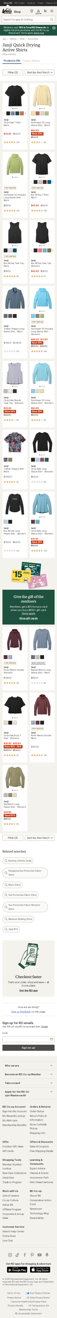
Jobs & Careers (10, 1195)
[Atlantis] (17, 113)
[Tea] (47, 113)
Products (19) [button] (12, 60)
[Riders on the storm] (10, 316)
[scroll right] (25, 113)
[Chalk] (33, 113)
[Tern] (6, 795)
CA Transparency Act (38, 1305)
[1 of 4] (12, 109)
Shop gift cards (28, 618)
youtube (39, 1254)
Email (4, 1033)
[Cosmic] (38, 460)
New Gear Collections (14, 1172)
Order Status (37, 1111)
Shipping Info (37, 1132)
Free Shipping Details (41, 1150)
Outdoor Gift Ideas (12, 1146)
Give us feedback (21, 1011)
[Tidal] (49, 182)
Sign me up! (28, 1047)
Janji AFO (13, 929)
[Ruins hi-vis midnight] (10, 522)
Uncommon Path (39, 1177)
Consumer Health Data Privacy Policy (28, 1301)
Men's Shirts (15, 885)
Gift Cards (8, 1150)
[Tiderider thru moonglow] (15, 723)
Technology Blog (39, 1213)
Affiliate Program (11, 1209)
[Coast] (13, 113)
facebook (24, 1254)
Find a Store (9, 1235)
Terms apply (28, 613)
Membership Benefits (14, 1125)
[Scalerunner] (38, 316)
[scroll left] (4, 113)
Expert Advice (31, 60)
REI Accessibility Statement (28, 1313)
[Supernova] (40, 250)
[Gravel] (6, 391)
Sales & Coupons (39, 1146)
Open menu (52, 11)
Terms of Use (13, 1293)
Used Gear (8, 1177)
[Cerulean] (45, 250)
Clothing (13, 39)
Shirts (22, 39)
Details (44, 1026)
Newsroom (36, 1208)
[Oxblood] (6, 657)
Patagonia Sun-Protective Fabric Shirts (25, 872)
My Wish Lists (9, 1120)
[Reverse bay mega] (6, 460)
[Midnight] (8, 113)
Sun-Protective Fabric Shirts (23, 895)
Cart (45, 11)
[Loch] (6, 316)
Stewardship (37, 1217)
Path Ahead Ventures (41, 1182)
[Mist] (42, 113)
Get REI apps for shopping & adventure (28, 1263)
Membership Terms (28, 1309)
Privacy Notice (14, 1297)
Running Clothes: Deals (20, 860)
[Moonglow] (10, 391)
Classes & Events (39, 1172)
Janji (4, 39)
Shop (17, 11)
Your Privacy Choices (39, 1293)
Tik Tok (17, 1254)
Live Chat (7, 1240)
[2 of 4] (14, 109)
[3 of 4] (15, 109)
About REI (35, 1195)
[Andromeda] (45, 182)
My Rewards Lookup (13, 1115)
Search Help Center (13, 1231)
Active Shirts (33, 39)
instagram (10, 1254)
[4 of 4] (17, 109)
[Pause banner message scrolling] (54, 28)
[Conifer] (49, 250)
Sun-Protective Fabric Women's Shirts (24, 907)
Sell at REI (7, 1204)
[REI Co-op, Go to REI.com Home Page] (7, 11)
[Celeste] (33, 316)
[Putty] (38, 113)
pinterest (32, 1254)
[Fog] (38, 657)
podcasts (47, 1254)
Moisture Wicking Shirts (20, 919)
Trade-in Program (11, 1182)
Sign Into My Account (14, 1111)
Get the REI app (28, 990)
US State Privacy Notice (38, 1297)
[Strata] (22, 113)
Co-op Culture (10, 1200)
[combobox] (28, 19)
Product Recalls (15, 1305)
